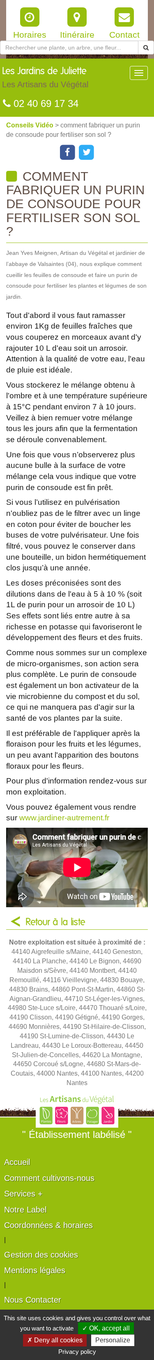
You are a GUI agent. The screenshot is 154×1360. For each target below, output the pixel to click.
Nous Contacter (32, 1299)
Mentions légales (34, 1270)
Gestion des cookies (41, 1254)
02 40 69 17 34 (44, 103)
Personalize (112, 1340)
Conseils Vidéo (30, 125)
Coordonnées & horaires (48, 1225)
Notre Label (25, 1209)
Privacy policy (77, 1351)
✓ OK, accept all (106, 1328)
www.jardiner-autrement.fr (64, 817)
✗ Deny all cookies (55, 1340)
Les (45, 77)
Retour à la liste (55, 922)
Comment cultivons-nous (49, 1178)
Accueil (17, 1162)
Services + (23, 1193)
